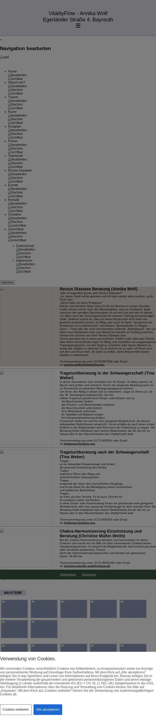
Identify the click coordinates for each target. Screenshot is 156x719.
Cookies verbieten (16, 709)
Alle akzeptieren (48, 709)
